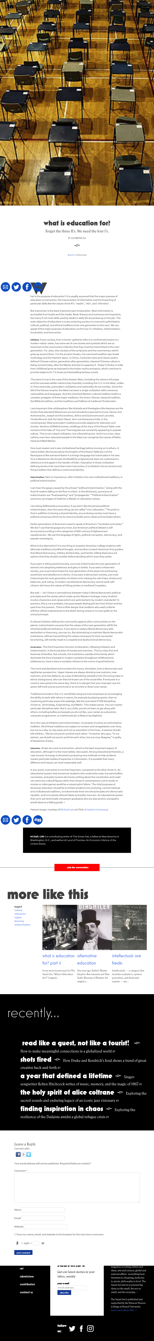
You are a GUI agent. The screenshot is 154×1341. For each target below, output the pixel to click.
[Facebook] (27, 287)
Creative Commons (96, 809)
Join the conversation (76, 867)
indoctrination (22, 924)
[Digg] (37, 287)
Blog (72, 255)
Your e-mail (63, 1283)
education (20, 913)
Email (17, 1218)
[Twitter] (16, 287)
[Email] (5, 287)
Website (18, 1226)
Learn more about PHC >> (124, 1310)
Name (17, 1209)
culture (18, 910)
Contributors (27, 1284)
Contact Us (26, 1292)
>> (137, 1292)
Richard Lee (67, 809)
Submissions (27, 1276)
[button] (18, 1156)
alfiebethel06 (78, 238)
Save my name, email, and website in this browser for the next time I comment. (60, 1234)
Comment (20, 1170)
